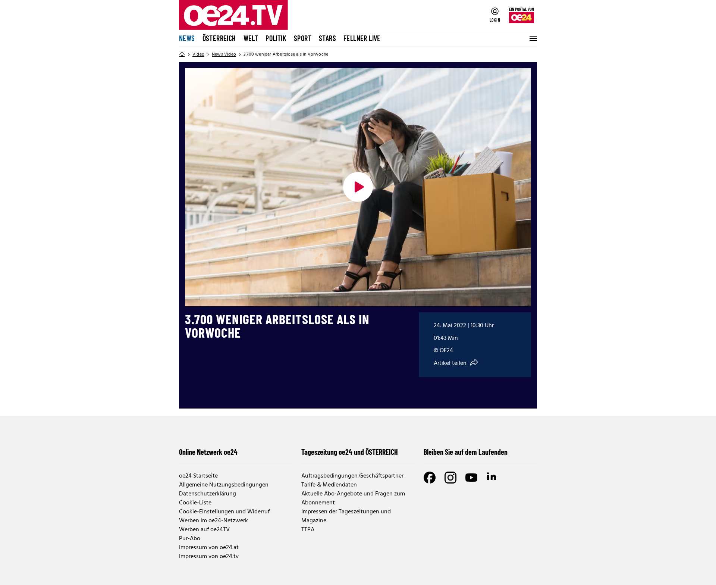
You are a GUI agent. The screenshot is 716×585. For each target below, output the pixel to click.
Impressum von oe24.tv (209, 556)
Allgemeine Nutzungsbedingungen (223, 485)
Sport (302, 38)
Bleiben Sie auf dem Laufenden (466, 451)
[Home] (182, 54)
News (187, 38)
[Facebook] (430, 478)
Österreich (219, 38)
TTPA (307, 530)
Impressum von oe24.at (209, 548)
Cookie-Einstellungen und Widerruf (224, 512)
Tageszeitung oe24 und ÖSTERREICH (349, 451)
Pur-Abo (189, 539)
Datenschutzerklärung (207, 494)
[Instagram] (450, 478)
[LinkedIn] (492, 478)
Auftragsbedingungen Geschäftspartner (352, 476)
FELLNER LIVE (362, 38)
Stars (327, 38)
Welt (251, 38)
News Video (224, 54)
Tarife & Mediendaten (329, 485)
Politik (276, 38)
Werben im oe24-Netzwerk (213, 521)
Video (198, 54)
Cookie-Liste (195, 503)
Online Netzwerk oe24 (208, 451)
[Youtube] (471, 478)
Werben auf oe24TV (204, 530)
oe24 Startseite (198, 476)
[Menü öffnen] (532, 38)
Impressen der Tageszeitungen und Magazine (346, 516)
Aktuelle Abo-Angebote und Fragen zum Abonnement (353, 498)
